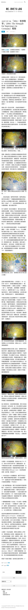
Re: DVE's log (14, 8)
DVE (7, 31)
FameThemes (12, 607)
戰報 (3, 31)
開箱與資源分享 (6, 594)
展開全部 (4, 589)
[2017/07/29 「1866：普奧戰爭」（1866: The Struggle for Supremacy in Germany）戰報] (14, 40)
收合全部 (9, 589)
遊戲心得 (5, 593)
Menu (4, 2)
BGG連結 (6, 50)
